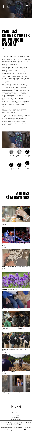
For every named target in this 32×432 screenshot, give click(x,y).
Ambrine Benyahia (27, 156)
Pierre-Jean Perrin (27, 168)
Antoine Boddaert (11, 169)
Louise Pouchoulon (19, 156)
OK (25, 430)
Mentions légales (16, 419)
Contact (16, 415)
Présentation (16, 413)
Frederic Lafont (11, 156)
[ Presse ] (15, 223)
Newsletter (16, 417)
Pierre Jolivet (19, 169)
